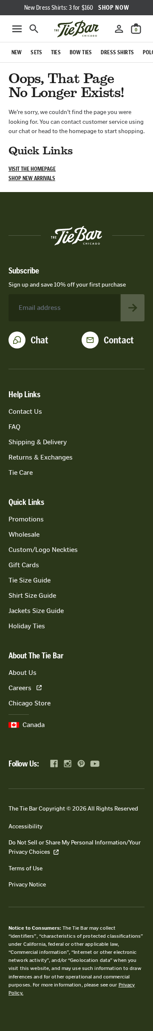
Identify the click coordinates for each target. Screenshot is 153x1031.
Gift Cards (23, 565)
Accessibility (25, 826)
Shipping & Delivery (37, 442)
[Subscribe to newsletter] (132, 307)
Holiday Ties (26, 626)
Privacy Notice (27, 884)
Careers (19, 688)
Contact (119, 340)
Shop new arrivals (31, 178)
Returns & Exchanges (40, 457)
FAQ (14, 427)
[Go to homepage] (76, 28)
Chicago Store (29, 703)
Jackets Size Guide (36, 611)
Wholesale (24, 534)
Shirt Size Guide (32, 595)
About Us (22, 673)
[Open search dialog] (34, 28)
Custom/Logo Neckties (43, 550)
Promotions (26, 519)
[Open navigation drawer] (17, 28)
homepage (82, 131)
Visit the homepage (32, 169)
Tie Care (20, 472)
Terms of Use (25, 868)
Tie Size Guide (29, 580)
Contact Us (25, 411)
